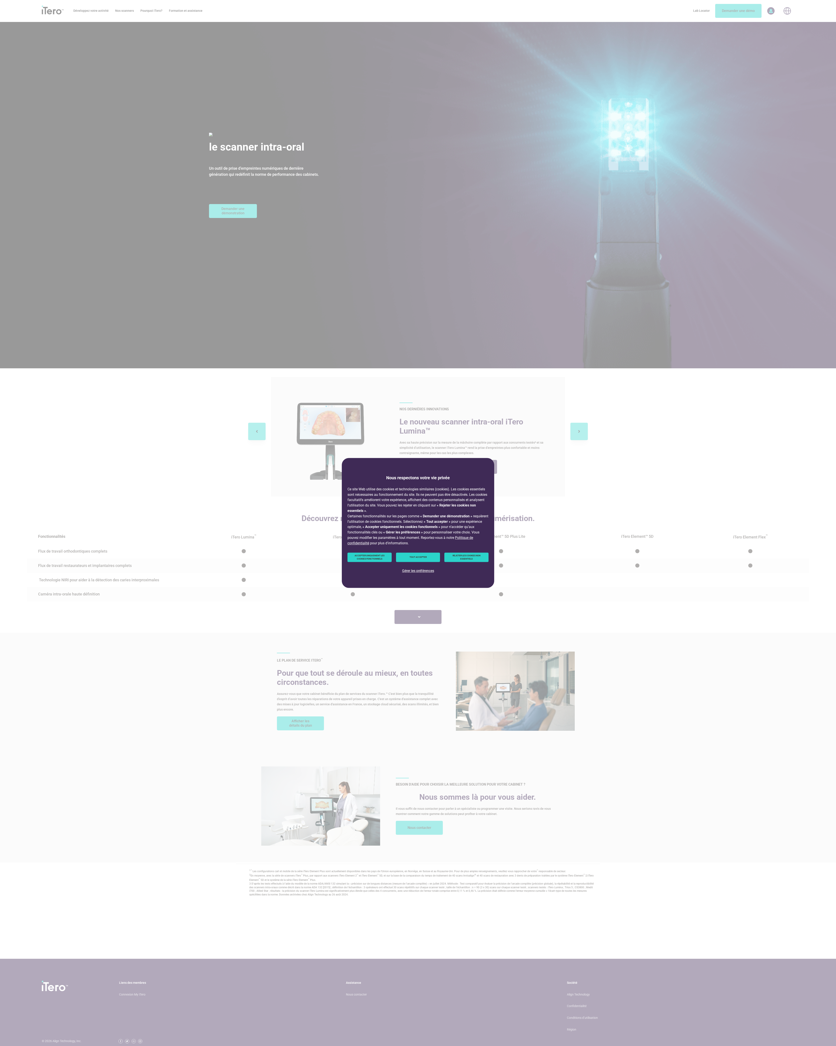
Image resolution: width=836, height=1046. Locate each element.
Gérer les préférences (418, 571)
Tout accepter (418, 557)
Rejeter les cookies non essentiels (466, 557)
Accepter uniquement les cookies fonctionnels (369, 557)
